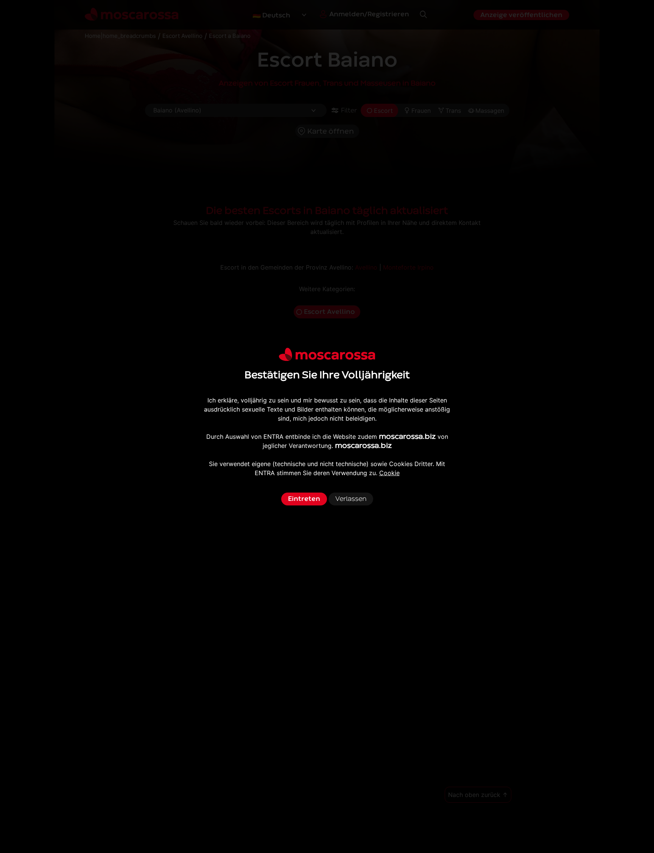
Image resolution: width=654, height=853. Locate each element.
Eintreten (304, 498)
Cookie (389, 473)
